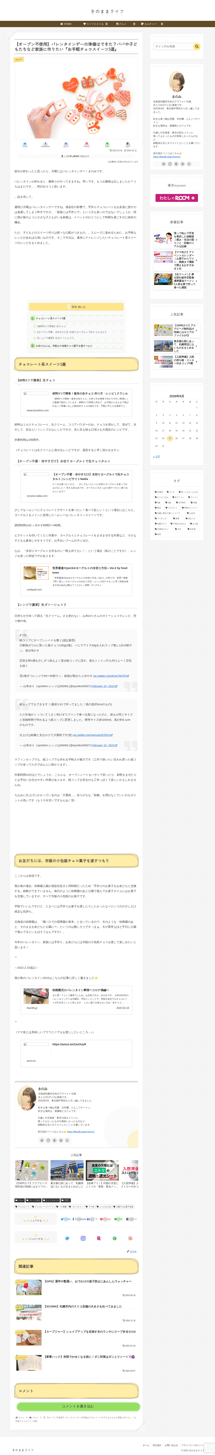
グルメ (21, 1200)
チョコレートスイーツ (44, 1207)
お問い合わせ (171, 1445)
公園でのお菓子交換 (124, 1207)
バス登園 (62, 1207)
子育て (67, 1200)
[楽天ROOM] (55, 1140)
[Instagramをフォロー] (48, 1140)
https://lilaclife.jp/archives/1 (81, 1131)
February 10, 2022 (103, 686)
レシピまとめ (105, 1207)
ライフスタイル (52, 1200)
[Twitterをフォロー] (42, 1140)
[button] (132, 1175)
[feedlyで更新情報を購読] (61, 1140)
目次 (74, 306)
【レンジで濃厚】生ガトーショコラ (55, 338)
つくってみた (34, 1200)
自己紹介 (157, 1445)
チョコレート (23, 1207)
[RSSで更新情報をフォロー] (67, 1140)
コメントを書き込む (78, 1406)
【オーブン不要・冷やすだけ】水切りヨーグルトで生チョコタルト (71, 332)
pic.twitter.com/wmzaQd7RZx (91, 735)
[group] (31, 1175)
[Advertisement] (76, 272)
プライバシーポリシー (192, 1445)
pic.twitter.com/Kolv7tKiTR (109, 676)
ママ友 (91, 1207)
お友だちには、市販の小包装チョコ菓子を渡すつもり (64, 345)
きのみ (43, 1088)
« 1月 (156, 456)
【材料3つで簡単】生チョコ (51, 326)
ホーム (146, 1445)
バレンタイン (77, 1207)
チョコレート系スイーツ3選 (50, 318)
